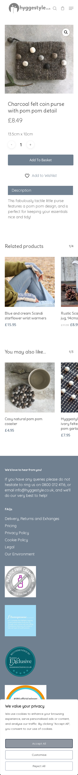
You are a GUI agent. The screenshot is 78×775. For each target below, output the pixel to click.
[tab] (40, 190)
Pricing (10, 525)
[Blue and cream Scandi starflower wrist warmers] (30, 282)
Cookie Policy (16, 540)
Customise (39, 755)
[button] (71, 8)
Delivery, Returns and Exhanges (32, 518)
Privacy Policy (17, 532)
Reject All (39, 766)
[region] (39, 737)
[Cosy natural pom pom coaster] (30, 387)
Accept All (39, 743)
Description (21, 190)
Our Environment (20, 554)
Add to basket (41, 160)
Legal (9, 547)
